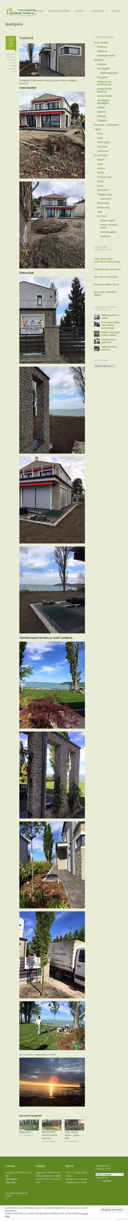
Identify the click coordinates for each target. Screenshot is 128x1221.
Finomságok (103, 142)
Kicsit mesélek (101, 42)
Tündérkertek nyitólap (59, 10)
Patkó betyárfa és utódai (110, 316)
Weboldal (38, 10)
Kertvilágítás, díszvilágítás (103, 102)
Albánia (100, 159)
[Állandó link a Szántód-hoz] (52, 75)
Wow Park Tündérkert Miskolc (105, 293)
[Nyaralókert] (29, 1125)
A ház (100, 133)
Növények (105, 236)
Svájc (99, 211)
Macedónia (102, 190)
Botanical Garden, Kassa (106, 284)
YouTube (115, 10)
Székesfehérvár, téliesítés (109, 348)
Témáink (77, 11)
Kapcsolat (11, 1182)
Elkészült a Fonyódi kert (106, 276)
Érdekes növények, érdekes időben (110, 334)
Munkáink (11, 59)
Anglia (100, 163)
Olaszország (103, 207)
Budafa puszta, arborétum (107, 269)
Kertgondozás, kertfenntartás (104, 83)
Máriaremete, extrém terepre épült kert (49, 1135)
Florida (100, 172)
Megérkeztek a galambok (108, 341)
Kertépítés (11, 56)
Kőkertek (101, 111)
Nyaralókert (25, 1131)
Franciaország (104, 176)
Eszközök (102, 64)
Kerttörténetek (104, 95)
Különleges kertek (106, 55)
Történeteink (96, 11)
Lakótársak (102, 150)
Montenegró (103, 203)
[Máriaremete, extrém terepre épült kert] (52, 1125)
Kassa (100, 185)
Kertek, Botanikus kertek (109, 226)
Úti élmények (100, 155)
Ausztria (101, 168)
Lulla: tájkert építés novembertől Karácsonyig (107, 260)
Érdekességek (107, 220)
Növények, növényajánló (106, 124)
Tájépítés (101, 120)
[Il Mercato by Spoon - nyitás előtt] (74, 1125)
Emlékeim (102, 46)
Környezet (102, 146)
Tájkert (97, 129)
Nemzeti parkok (108, 231)
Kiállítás (101, 107)
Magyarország (104, 194)
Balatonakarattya (109, 72)
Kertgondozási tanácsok (104, 90)
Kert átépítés (103, 68)
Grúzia (100, 181)
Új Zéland (102, 216)
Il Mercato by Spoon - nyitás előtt (72, 1135)
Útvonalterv (11, 1179)
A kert (100, 137)
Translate (106, 1180)
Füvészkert (105, 198)
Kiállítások (102, 51)
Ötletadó (101, 116)
